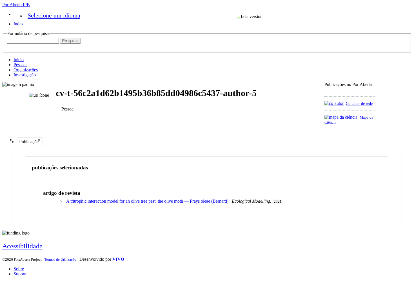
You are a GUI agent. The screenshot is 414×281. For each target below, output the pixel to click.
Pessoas (20, 64)
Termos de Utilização (60, 259)
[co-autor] (334, 103)
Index (19, 23)
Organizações (26, 69)
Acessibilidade (22, 246)
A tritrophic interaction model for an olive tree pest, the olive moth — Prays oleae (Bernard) (147, 201)
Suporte (20, 273)
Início (19, 59)
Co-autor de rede (359, 103)
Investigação (25, 74)
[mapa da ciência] (340, 117)
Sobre (19, 268)
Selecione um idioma (54, 15)
